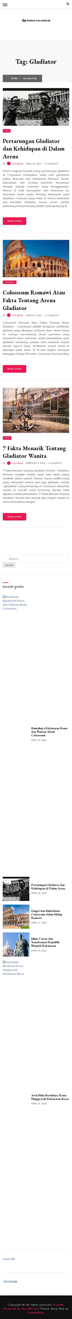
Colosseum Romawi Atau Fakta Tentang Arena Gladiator (34, 300)
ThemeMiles (35, 1312)
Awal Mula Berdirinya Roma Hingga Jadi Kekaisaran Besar (50, 1097)
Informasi (9, 282)
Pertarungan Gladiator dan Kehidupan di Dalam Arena (34, 148)
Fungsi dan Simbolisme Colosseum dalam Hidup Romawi (46, 914)
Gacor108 (9, 1259)
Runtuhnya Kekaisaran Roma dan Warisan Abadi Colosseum (49, 731)
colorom (17, 163)
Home (14, 78)
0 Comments (51, 163)
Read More (14, 221)
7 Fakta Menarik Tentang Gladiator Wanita (34, 452)
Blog (6, 131)
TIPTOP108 (10, 1281)
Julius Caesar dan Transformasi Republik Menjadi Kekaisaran (45, 942)
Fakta (7, 438)
